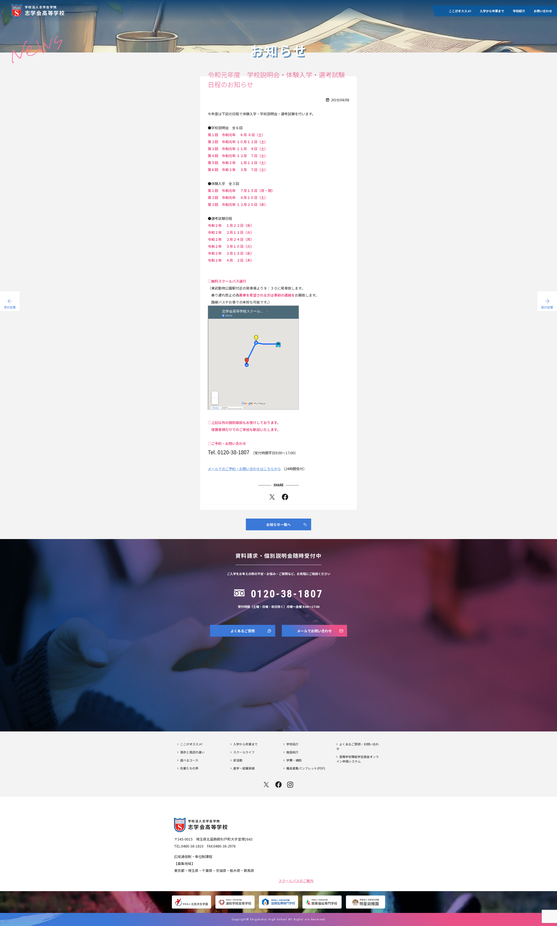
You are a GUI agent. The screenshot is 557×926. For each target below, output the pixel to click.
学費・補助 (512, 35)
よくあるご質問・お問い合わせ (357, 746)
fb (285, 498)
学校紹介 (519, 11)
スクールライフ (488, 26)
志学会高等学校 (45, 11)
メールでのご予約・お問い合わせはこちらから (244, 468)
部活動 (482, 35)
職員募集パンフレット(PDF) (305, 768)
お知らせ (511, 60)
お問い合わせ (543, 11)
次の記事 (10, 307)
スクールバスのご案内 (295, 880)
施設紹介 (511, 26)
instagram (290, 784)
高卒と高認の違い (458, 35)
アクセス (511, 43)
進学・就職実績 (488, 43)
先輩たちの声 (455, 43)
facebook (278, 784)
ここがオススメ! (460, 11)
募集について (514, 51)
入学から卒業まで (492, 11)
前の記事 (547, 307)
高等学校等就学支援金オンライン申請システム (357, 759)
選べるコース (455, 26)
